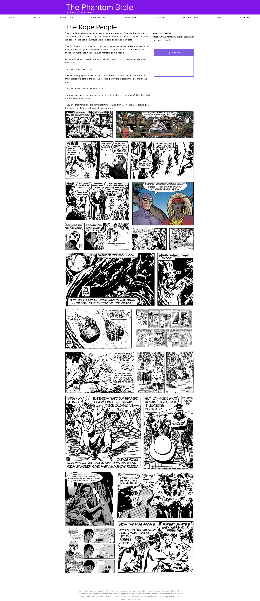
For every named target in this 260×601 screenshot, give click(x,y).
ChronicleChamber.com (116, 591)
